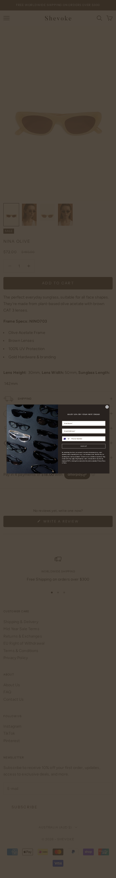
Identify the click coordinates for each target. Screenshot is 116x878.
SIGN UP (84, 446)
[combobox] (66, 438)
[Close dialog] (107, 407)
